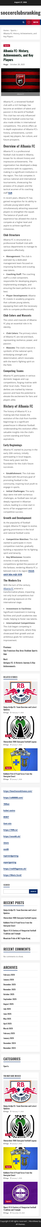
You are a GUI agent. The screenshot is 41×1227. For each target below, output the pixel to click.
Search (6, 885)
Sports (7, 45)
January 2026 (8, 979)
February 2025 (9, 1033)
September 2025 (10, 999)
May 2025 (7, 1018)
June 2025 (7, 1014)
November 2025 (9, 989)
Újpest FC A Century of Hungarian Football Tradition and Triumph (19, 1208)
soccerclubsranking (21, 12)
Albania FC (8, 588)
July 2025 (7, 1009)
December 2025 (9, 984)
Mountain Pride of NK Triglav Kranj (16, 938)
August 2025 (8, 1004)
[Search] (23, 22)
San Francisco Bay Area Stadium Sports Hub (20, 651)
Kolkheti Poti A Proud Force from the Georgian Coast (17, 775)
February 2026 (9, 974)
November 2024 (9, 1048)
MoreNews (33, 1221)
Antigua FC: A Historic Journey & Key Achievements (19, 663)
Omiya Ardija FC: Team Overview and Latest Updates (20, 708)
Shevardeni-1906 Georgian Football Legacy (19, 741)
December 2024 (9, 1043)
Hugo (5, 64)
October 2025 (8, 994)
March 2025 (8, 1028)
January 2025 (8, 1038)
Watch (35, 22)
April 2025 (7, 1023)
